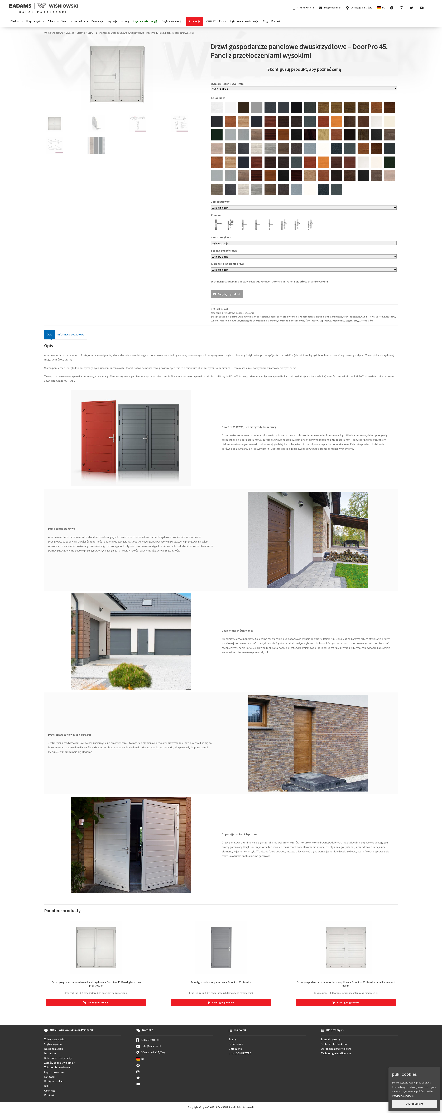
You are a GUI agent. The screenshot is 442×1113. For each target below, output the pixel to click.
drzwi (319, 316)
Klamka (216, 215)
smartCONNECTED (240, 1053)
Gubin (364, 316)
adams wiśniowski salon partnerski (249, 316)
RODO (47, 1086)
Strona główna (55, 32)
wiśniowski (338, 320)
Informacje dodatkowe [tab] (70, 334)
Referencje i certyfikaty (58, 1058)
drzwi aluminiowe (332, 316)
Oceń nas (49, 1090)
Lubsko (214, 320)
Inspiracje (112, 21)
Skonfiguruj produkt (98, 1002)
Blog (265, 21)
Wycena (70, 32)
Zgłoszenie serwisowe (57, 1067)
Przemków (271, 320)
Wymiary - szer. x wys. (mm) (228, 83)
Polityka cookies (54, 1081)
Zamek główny (220, 201)
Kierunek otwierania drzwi (227, 263)
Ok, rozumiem (414, 1103)
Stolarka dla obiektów (334, 1044)
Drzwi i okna (236, 1044)
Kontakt (275, 21)
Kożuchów (389, 316)
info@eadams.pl (332, 7)
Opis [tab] (49, 334)
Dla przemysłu (33, 21)
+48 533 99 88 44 (305, 7)
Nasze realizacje (79, 21)
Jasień (379, 316)
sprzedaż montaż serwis (291, 320)
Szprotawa (325, 320)
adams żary (275, 316)
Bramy (232, 1039)
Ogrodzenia (235, 1048)
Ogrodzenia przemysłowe (336, 1048)
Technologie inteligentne (336, 1053)
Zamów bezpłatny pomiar (59, 1062)
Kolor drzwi (218, 98)
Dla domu (15, 21)
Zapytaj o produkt (229, 294)
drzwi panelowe (351, 316)
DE (383, 7)
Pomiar (223, 21)
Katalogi (125, 21)
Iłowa (372, 316)
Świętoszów (311, 320)
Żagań (348, 320)
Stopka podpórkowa (224, 250)
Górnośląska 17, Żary (361, 7)
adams (225, 316)
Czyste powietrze (54, 1072)
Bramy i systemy (330, 1039)
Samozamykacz (221, 237)
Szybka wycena (53, 1044)
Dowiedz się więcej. (403, 1095)
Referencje (97, 21)
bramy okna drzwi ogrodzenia (299, 316)
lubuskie (224, 320)
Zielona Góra (366, 320)
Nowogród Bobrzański (253, 320)
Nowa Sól (235, 320)
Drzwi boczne (236, 312)
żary (356, 320)
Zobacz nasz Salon (57, 21)
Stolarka (81, 32)
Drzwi (91, 32)
